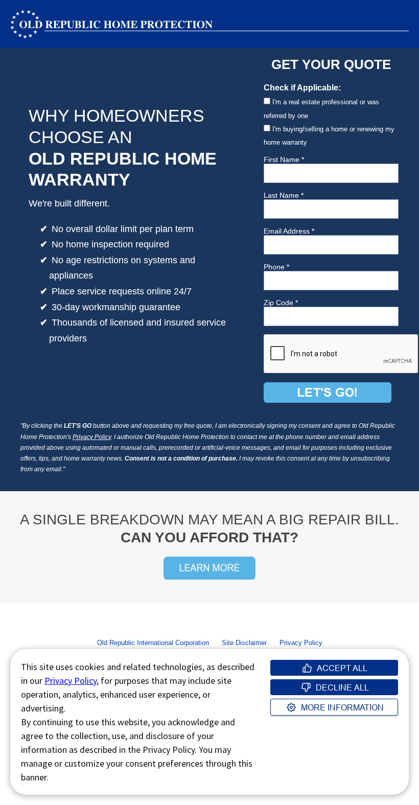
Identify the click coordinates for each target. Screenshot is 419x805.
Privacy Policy (92, 437)
